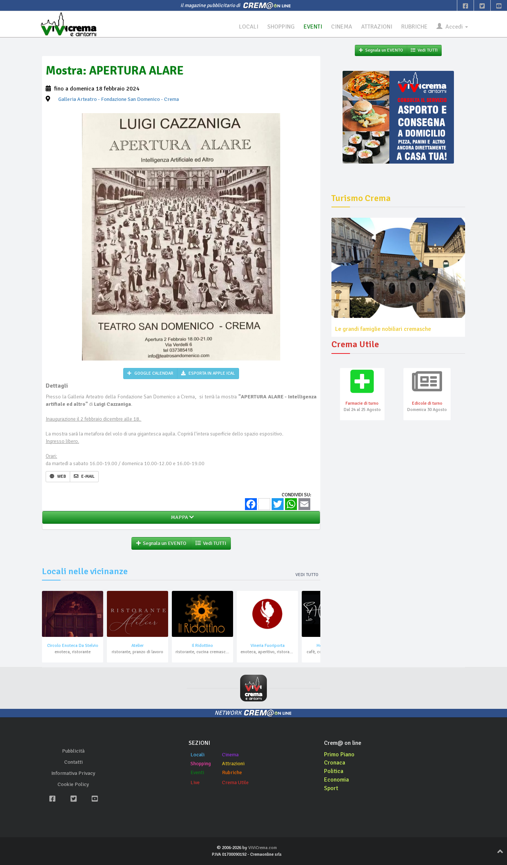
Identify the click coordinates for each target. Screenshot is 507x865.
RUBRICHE (414, 26)
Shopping (200, 763)
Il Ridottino (202, 645)
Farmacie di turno (362, 403)
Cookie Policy (73, 784)
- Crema (118, 99)
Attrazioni (233, 763)
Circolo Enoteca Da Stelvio (72, 645)
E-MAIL (87, 476)
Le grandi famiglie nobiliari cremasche (383, 329)
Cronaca (334, 762)
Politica (333, 771)
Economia (336, 779)
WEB (61, 476)
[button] (312, 622)
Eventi (197, 772)
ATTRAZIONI (376, 26)
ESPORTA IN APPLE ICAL (211, 373)
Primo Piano (339, 754)
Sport (331, 788)
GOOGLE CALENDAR (153, 373)
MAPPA (179, 517)
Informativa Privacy (73, 773)
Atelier (137, 645)
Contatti (73, 762)
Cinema (230, 754)
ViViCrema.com (262, 848)
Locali (197, 754)
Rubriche (232, 772)
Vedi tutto (306, 575)
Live (195, 782)
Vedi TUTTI (213, 543)
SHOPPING (281, 26)
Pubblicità (73, 751)
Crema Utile (235, 782)
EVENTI (313, 26)
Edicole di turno (427, 403)
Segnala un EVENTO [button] (163, 543)
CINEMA (341, 26)
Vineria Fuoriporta (268, 645)
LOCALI (248, 26)
